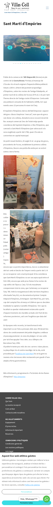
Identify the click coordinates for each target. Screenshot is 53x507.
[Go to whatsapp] (46, 499)
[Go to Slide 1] (13, 63)
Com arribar (10, 409)
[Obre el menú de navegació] (47, 8)
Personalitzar (26, 492)
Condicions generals (13, 443)
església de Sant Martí (25, 353)
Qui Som (8, 401)
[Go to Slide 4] (18, 63)
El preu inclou (10, 426)
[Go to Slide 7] (24, 63)
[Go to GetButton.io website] (46, 504)
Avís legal (9, 451)
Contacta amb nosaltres (15, 412)
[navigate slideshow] (10, 48)
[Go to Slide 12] (33, 63)
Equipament (10, 422)
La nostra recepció (13, 405)
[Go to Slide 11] (31, 63)
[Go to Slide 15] (38, 63)
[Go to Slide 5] (20, 63)
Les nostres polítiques (14, 447)
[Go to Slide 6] (22, 63)
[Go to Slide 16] (40, 63)
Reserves (9, 434)
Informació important (14, 430)
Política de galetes (32, 485)
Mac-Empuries (19, 376)
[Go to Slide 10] (29, 63)
